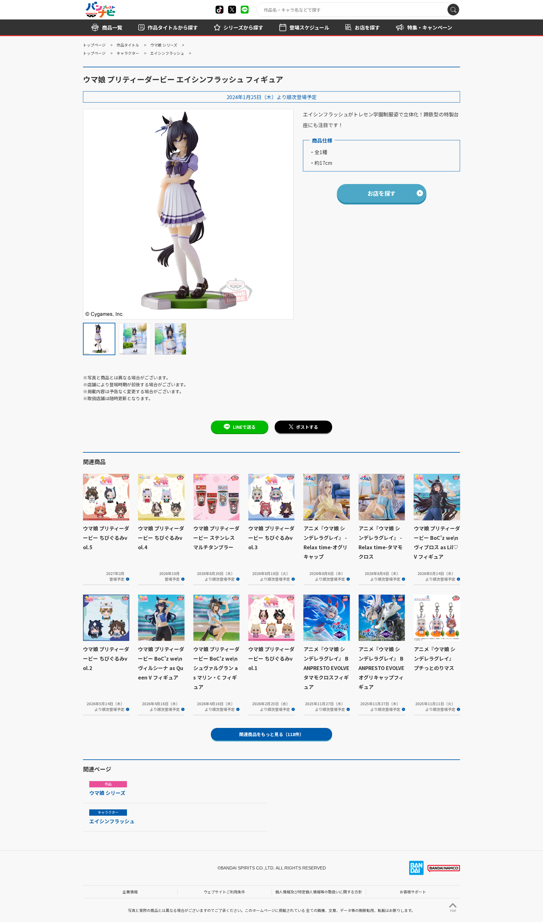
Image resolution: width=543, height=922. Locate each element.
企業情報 (130, 891)
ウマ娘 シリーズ (163, 44)
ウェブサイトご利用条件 (224, 891)
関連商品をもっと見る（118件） (271, 734)
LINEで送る (244, 427)
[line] (244, 9)
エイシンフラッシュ (167, 53)
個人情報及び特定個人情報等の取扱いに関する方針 (318, 891)
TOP (453, 911)
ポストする (307, 427)
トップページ (94, 44)
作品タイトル (128, 44)
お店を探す (381, 193)
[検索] (453, 9)
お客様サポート (413, 891)
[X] (219, 9)
